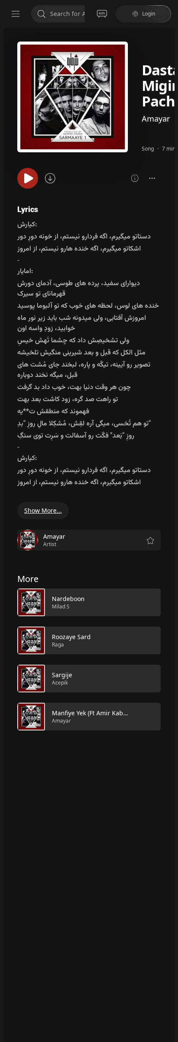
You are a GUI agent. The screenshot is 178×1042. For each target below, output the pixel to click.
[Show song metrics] (134, 178)
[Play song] (27, 178)
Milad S (61, 606)
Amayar (156, 118)
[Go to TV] (102, 14)
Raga (58, 644)
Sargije (62, 675)
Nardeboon (68, 599)
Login (148, 13)
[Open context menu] (152, 178)
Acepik (60, 682)
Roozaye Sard (71, 637)
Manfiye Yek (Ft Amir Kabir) (90, 713)
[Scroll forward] (168, 658)
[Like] (148, 603)
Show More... (43, 510)
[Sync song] (50, 178)
